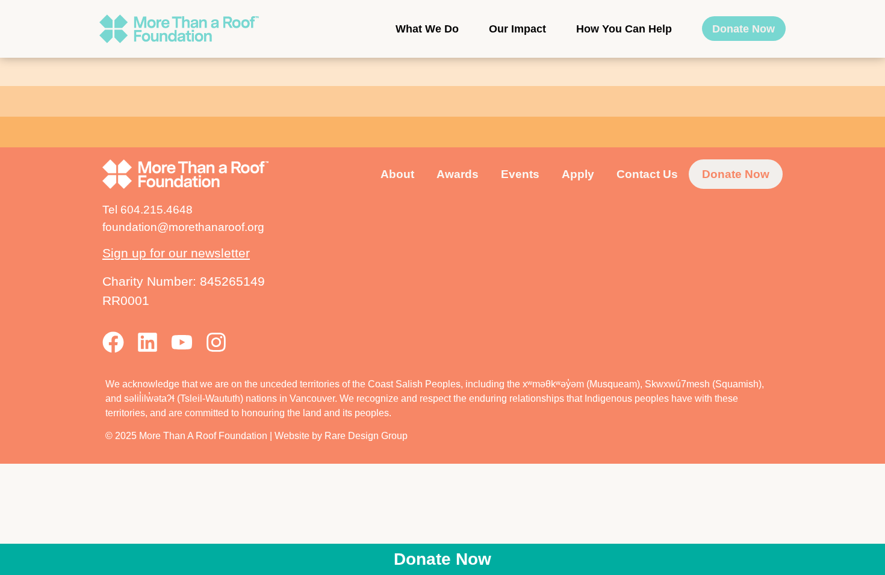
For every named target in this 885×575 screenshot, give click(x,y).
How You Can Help (624, 29)
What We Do (427, 29)
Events (520, 173)
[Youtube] (182, 342)
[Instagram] (216, 342)
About (397, 173)
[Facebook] (113, 342)
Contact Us (647, 173)
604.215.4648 (156, 209)
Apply (578, 173)
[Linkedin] (147, 342)
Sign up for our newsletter (176, 253)
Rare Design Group (366, 436)
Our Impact (517, 29)
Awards (457, 173)
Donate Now (743, 29)
